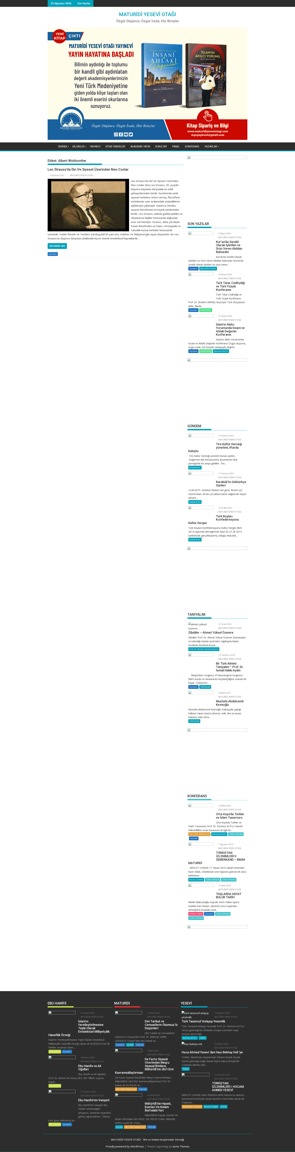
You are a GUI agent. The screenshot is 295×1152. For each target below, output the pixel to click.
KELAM (130, 1044)
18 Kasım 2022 (87, 1057)
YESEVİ (203, 1038)
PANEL (176, 146)
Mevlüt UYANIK (196, 879)
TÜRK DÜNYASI (236, 834)
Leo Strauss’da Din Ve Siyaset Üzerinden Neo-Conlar (88, 169)
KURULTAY (161, 146)
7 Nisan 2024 (153, 1012)
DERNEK (62, 146)
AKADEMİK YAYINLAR (192, 1106)
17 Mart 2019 (224, 885)
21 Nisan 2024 (225, 316)
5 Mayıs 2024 (224, 233)
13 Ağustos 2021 (222, 1012)
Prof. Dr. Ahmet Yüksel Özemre (203, 649)
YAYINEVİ (95, 146)
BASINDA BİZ (195, 467)
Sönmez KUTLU (221, 351)
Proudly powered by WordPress (125, 1146)
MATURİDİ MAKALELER (199, 834)
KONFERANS (192, 146)
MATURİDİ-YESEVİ (208, 268)
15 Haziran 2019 (222, 1074)
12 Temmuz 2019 (226, 655)
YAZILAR (194, 838)
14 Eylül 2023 (224, 805)
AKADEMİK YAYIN (140, 146)
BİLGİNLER (79, 146)
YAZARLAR (211, 146)
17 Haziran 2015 (226, 473)
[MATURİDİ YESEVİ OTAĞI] (50, 146)
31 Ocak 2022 (224, 624)
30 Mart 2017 (224, 692)
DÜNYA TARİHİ (195, 913)
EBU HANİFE (55, 1051)
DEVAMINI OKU (57, 246)
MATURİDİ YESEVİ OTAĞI (147, 14)
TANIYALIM (205, 687)
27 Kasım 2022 (87, 1012)
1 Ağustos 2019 (225, 844)
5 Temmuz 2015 (226, 435)
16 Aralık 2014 (225, 507)
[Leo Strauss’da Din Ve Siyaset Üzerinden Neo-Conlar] (88, 181)
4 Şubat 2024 (153, 1095)
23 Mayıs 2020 (221, 1043)
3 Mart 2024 (153, 1050)
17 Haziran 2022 (88, 1091)
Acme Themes (181, 1146)
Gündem (53, 254)
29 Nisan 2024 (225, 274)
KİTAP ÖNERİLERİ (115, 146)
